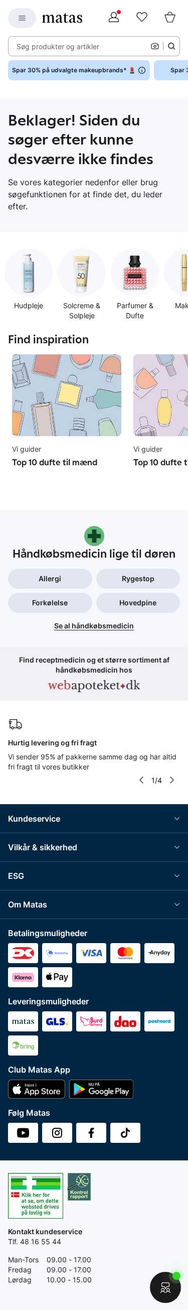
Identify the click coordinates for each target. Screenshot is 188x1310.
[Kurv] (170, 18)
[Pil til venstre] (141, 780)
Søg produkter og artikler (58, 46)
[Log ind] (114, 18)
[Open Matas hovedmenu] (22, 18)
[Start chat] (165, 1287)
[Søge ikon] (171, 46)
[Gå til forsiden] (62, 18)
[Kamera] (155, 46)
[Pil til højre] (172, 780)
